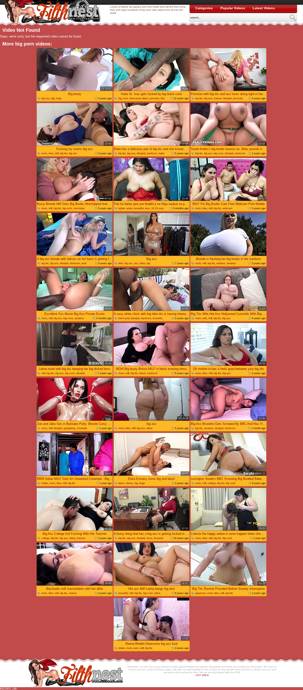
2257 (198, 675)
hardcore (152, 153)
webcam (227, 208)
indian (121, 208)
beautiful (138, 208)
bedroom (75, 263)
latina (149, 428)
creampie (81, 428)
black (145, 98)
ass (136, 263)
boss (149, 538)
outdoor (220, 263)
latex (142, 263)
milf (57, 153)
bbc (163, 98)
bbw (204, 208)
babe (161, 153)
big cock (123, 98)
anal (83, 263)
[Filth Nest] (52, 13)
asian (129, 208)
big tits (199, 98)
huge (59, 98)
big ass (45, 98)
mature (218, 98)
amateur (231, 263)
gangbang (69, 428)
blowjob (227, 98)
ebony (129, 483)
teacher (81, 538)
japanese (200, 593)
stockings (79, 208)
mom (44, 153)
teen (51, 153)
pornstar (154, 98)
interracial (135, 98)
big (52, 98)
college (212, 483)
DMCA (205, 675)
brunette (157, 318)
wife (204, 318)
